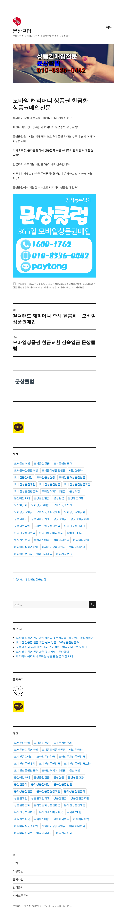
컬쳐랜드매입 (75, 533)
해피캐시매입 (64, 287)
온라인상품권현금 (24, 533)
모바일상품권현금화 (26, 491)
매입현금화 (76, 470)
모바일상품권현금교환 (77, 484)
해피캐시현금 (77, 287)
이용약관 (18, 579)
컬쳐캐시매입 (42, 539)
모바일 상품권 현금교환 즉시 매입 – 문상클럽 (42, 651)
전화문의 (18, 887)
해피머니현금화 (23, 553)
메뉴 (109, 27)
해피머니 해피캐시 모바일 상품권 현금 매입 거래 (44, 656)
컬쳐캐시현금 (61, 539)
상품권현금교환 (79, 519)
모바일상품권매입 (73, 283)
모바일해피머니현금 (53, 491)
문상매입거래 (22, 498)
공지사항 (18, 879)
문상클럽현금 (42, 498)
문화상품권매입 (40, 505)
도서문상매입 (22, 463)
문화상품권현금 (23, 512)
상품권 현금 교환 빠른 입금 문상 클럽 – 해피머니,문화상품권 (51, 647)
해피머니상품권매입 (26, 546)
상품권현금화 (22, 526)
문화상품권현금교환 (48, 512)
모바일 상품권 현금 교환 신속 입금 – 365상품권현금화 (47, 642)
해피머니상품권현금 (53, 546)
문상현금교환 (76, 498)
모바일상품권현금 (49, 484)
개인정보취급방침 (35, 579)
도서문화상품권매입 (26, 470)
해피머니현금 (50, 287)
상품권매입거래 (40, 519)
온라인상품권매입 (74, 526)
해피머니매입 (36, 287)
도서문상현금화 (55, 283)
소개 (15, 863)
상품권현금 (60, 519)
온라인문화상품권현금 (47, 526)
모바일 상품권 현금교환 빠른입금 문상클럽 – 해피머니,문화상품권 (54, 637)
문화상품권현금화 (74, 512)
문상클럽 (22, 31)
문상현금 (58, 498)
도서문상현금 (42, 463)
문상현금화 (23, 287)
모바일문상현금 (45, 477)
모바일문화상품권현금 (72, 477)
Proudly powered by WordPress (58, 906)
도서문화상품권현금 (53, 470)
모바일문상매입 (23, 477)
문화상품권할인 (62, 505)
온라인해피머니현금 (51, 533)
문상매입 (74, 491)
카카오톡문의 (21, 895)
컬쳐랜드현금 (22, 539)
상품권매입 (20, 519)
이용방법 (18, 871)
